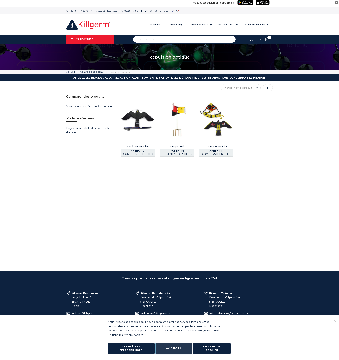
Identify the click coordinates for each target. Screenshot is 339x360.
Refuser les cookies (212, 348)
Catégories (84, 39)
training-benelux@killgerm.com (228, 313)
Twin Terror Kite (216, 146)
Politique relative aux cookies (125, 335)
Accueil (70, 71)
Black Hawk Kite (137, 146)
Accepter (173, 348)
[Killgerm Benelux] (88, 24)
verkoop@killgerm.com (106, 11)
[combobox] (184, 39)
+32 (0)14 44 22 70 (78, 11)
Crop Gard (177, 146)
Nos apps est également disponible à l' (213, 2)
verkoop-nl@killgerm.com (156, 313)
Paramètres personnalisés (131, 348)
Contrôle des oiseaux (92, 71)
